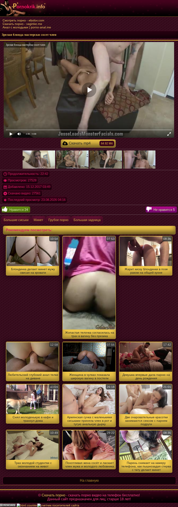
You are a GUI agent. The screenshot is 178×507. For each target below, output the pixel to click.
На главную (89, 480)
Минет (38, 220)
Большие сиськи (16, 220)
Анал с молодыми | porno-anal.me (27, 27)
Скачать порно (53, 495)
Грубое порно (58, 220)
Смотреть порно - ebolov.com (23, 20)
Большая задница (87, 220)
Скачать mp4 (90, 143)
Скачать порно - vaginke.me (22, 24)
